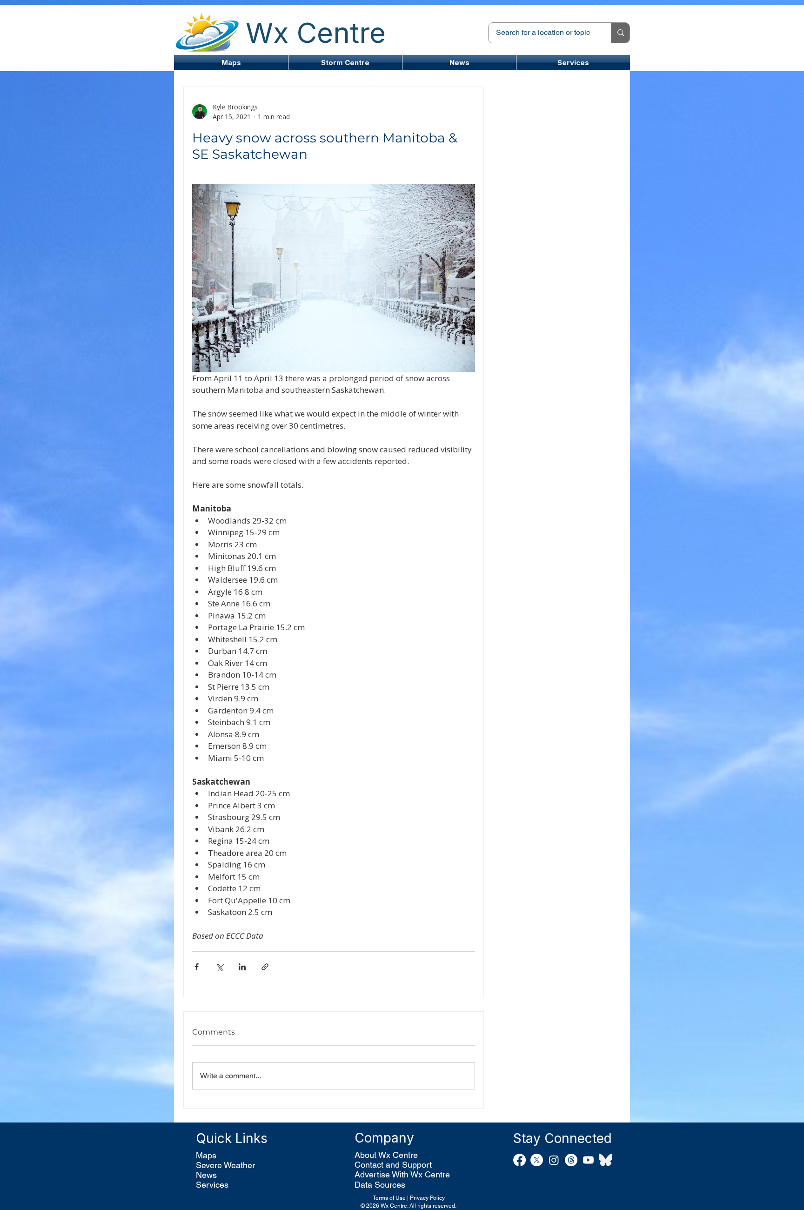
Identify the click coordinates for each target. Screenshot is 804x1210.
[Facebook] (519, 1160)
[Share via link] (265, 966)
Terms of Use (389, 1198)
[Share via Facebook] (196, 966)
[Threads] (571, 1160)
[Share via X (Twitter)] (219, 966)
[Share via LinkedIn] (242, 966)
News (206, 1175)
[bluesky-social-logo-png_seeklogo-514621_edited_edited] (605, 1160)
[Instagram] (554, 1160)
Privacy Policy (427, 1198)
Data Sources (380, 1185)
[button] (345, 62)
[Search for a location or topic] (620, 33)
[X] (536, 1160)
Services (212, 1185)
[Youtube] (588, 1160)
